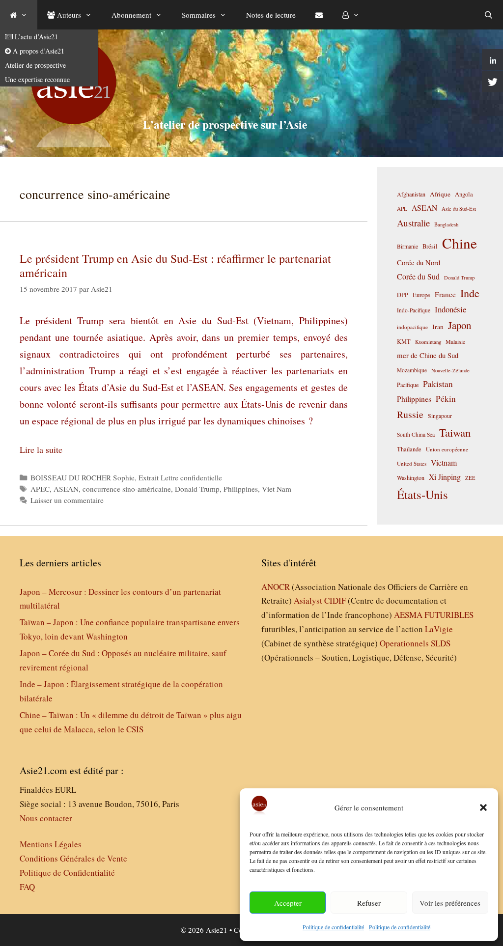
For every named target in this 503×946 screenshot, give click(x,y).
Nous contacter (46, 818)
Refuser (369, 903)
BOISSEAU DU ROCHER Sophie (82, 477)
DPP (402, 295)
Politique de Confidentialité (67, 872)
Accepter (288, 903)
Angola (464, 194)
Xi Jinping (445, 477)
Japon (459, 325)
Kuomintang (428, 341)
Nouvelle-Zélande (450, 370)
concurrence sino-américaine (127, 489)
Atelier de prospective (35, 65)
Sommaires (199, 15)
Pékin (446, 398)
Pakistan (438, 384)
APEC (40, 489)
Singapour (440, 415)
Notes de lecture (271, 15)
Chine (459, 242)
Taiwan (455, 432)
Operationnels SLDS (415, 643)
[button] (483, 807)
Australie (413, 223)
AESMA (408, 614)
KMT (404, 341)
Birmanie (407, 246)
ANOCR (275, 586)
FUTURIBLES (449, 614)
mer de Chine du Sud (427, 355)
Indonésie (450, 309)
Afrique (440, 194)
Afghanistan (411, 194)
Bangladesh (446, 224)
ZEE (470, 477)
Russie (410, 414)
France (445, 294)
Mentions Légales (51, 844)
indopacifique (412, 327)
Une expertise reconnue (37, 79)
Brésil (430, 246)
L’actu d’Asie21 (35, 36)
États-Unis (422, 494)
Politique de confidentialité (333, 927)
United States (411, 463)
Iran (438, 326)
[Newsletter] (319, 14)
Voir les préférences (449, 903)
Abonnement (131, 15)
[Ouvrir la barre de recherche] (488, 14)
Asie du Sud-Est (459, 208)
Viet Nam (276, 489)
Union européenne (447, 449)
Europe (421, 295)
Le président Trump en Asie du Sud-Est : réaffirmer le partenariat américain (175, 265)
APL (402, 208)
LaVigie (439, 629)
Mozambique (412, 370)
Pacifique (408, 385)
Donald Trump (197, 489)
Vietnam (444, 462)
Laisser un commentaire (67, 500)
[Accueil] (18, 14)
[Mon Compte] (351, 14)
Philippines (241, 489)
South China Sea (416, 434)
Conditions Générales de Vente (73, 858)
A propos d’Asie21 (37, 51)
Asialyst (308, 600)
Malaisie (455, 341)
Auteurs (68, 15)
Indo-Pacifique (413, 310)
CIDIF (335, 600)
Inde (469, 292)
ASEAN (66, 489)
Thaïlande (409, 449)
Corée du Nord (418, 262)
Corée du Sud (418, 276)
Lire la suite (41, 449)
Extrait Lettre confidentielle (180, 477)
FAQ (27, 886)
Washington (410, 477)
